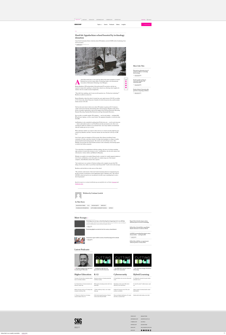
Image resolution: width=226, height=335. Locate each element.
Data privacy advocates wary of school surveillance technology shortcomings (140, 72)
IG (147, 330)
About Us (77, 327)
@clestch (114, 182)
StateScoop (118, 19)
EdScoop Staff (138, 93)
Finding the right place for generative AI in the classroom (101, 269)
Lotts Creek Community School (99, 208)
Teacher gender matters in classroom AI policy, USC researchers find (139, 81)
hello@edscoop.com (146, 327)
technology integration (82, 208)
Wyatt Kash (133, 237)
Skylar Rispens (138, 75)
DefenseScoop (100, 19)
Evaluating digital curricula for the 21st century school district (101, 229)
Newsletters (144, 316)
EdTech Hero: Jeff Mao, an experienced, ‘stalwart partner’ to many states (139, 241)
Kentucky (103, 205)
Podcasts (111, 24)
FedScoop (91, 19)
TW (143, 330)
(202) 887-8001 (144, 324)
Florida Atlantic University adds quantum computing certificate (141, 90)
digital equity (95, 205)
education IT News (80, 205)
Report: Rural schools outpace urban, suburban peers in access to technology (139, 221)
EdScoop (78, 19)
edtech (111, 208)
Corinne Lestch (79, 44)
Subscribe (147, 24)
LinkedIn (146, 330)
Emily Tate (90, 226)
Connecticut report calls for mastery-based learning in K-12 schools (102, 237)
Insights (123, 24)
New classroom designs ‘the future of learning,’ (142, 269)
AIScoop (84, 19)
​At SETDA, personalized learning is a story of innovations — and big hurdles (140, 234)
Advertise (143, 19)
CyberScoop (109, 19)
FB (141, 330)
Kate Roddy (90, 239)
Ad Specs (143, 321)
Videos (118, 24)
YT (150, 330)
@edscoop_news (79, 184)
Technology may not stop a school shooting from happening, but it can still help (105, 221)
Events (105, 24)
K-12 (88, 205)
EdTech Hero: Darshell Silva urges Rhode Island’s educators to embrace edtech (139, 228)
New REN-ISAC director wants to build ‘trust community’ (122, 269)
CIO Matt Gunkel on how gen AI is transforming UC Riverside (83, 269)
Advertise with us (145, 319)
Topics (99, 24)
